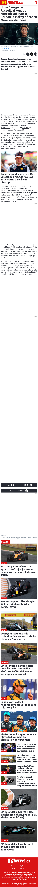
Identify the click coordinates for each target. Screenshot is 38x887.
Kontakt (16, 866)
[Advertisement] (19, 93)
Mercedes (24, 538)
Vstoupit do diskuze (17, 490)
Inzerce (30, 866)
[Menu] (36, 2)
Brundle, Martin (32, 538)
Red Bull (25, 128)
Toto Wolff (12, 121)
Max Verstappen (16, 538)
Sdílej (8, 485)
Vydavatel (23, 866)
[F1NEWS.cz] (11, 2)
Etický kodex (9, 866)
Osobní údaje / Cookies (19, 869)
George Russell (6, 115)
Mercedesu (18, 130)
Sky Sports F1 (29, 247)
